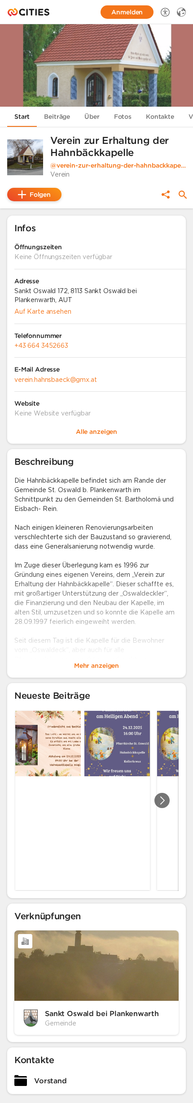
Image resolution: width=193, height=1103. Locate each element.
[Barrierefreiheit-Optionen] (165, 12)
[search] (182, 195)
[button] (25, 157)
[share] (165, 194)
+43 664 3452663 (41, 345)
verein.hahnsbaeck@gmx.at (55, 379)
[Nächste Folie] (162, 800)
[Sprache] (181, 12)
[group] (96, 800)
